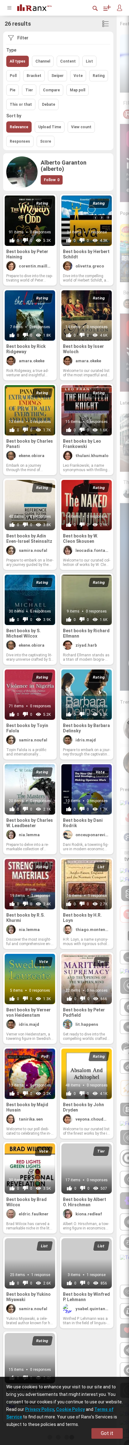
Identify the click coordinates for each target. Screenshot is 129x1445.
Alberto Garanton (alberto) (63, 166)
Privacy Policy (39, 1409)
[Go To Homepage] (39, 7)
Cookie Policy (70, 1409)
